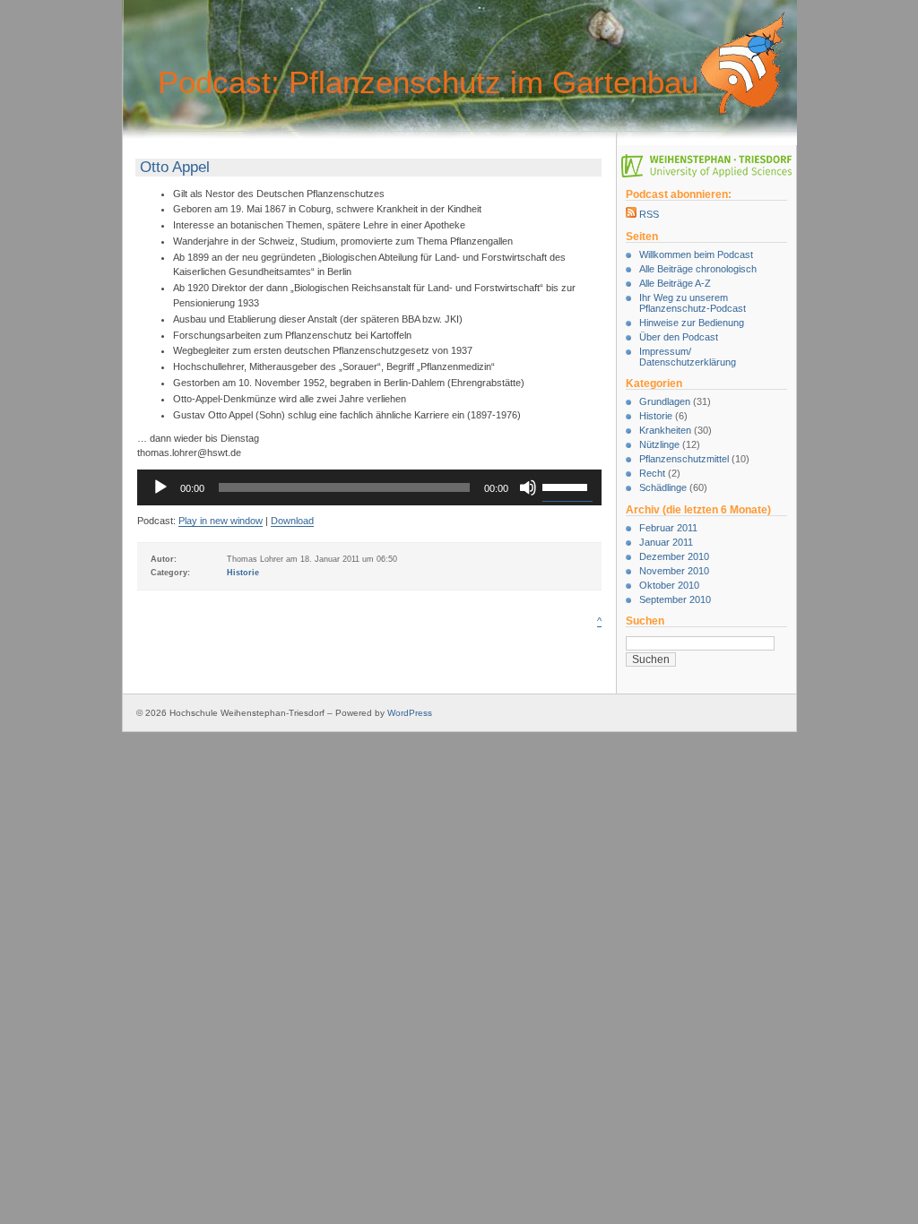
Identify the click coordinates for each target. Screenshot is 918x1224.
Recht (652, 473)
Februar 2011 (668, 527)
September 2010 (675, 599)
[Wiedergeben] (160, 487)
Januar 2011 (666, 542)
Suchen (645, 621)
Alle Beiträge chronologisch (698, 268)
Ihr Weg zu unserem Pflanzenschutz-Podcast (692, 303)
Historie (655, 415)
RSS (648, 214)
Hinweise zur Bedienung (691, 322)
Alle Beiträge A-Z (675, 283)
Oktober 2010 (669, 585)
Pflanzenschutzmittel (684, 458)
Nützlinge (659, 444)
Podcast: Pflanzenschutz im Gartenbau (428, 82)
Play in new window (220, 520)
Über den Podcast (678, 337)
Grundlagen (664, 401)
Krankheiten (665, 430)
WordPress (409, 713)
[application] (369, 487)
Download (292, 520)
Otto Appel (175, 167)
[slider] (567, 486)
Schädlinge (663, 487)
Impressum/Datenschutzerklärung (687, 356)
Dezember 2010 (674, 556)
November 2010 (674, 570)
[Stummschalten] (528, 487)
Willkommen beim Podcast (696, 254)
